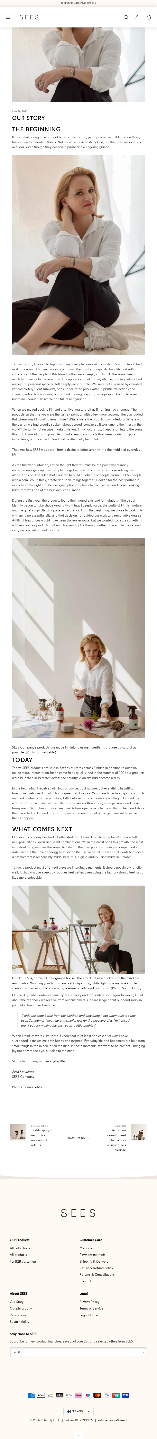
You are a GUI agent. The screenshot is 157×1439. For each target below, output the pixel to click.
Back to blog (78, 1138)
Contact (85, 1281)
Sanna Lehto (33, 1087)
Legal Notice (89, 1315)
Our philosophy (21, 1308)
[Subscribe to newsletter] (143, 1352)
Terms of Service (91, 1308)
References (18, 1315)
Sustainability (19, 1322)
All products (18, 1255)
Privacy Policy (89, 1302)
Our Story (17, 1302)
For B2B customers (23, 1261)
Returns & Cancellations (97, 1275)
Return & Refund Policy (96, 1268)
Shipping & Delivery (94, 1261)
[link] (137, 17)
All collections (20, 1248)
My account (88, 1248)
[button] (8, 17)
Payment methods (92, 1255)
